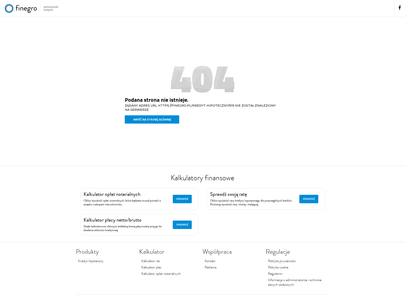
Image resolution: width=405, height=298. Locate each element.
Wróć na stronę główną (152, 119)
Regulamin (275, 273)
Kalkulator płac (151, 267)
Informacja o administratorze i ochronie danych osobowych (294, 282)
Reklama (210, 267)
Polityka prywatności (282, 261)
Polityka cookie (278, 267)
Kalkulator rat (150, 261)
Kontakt (210, 261)
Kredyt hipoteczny (91, 261)
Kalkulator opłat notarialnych (161, 273)
